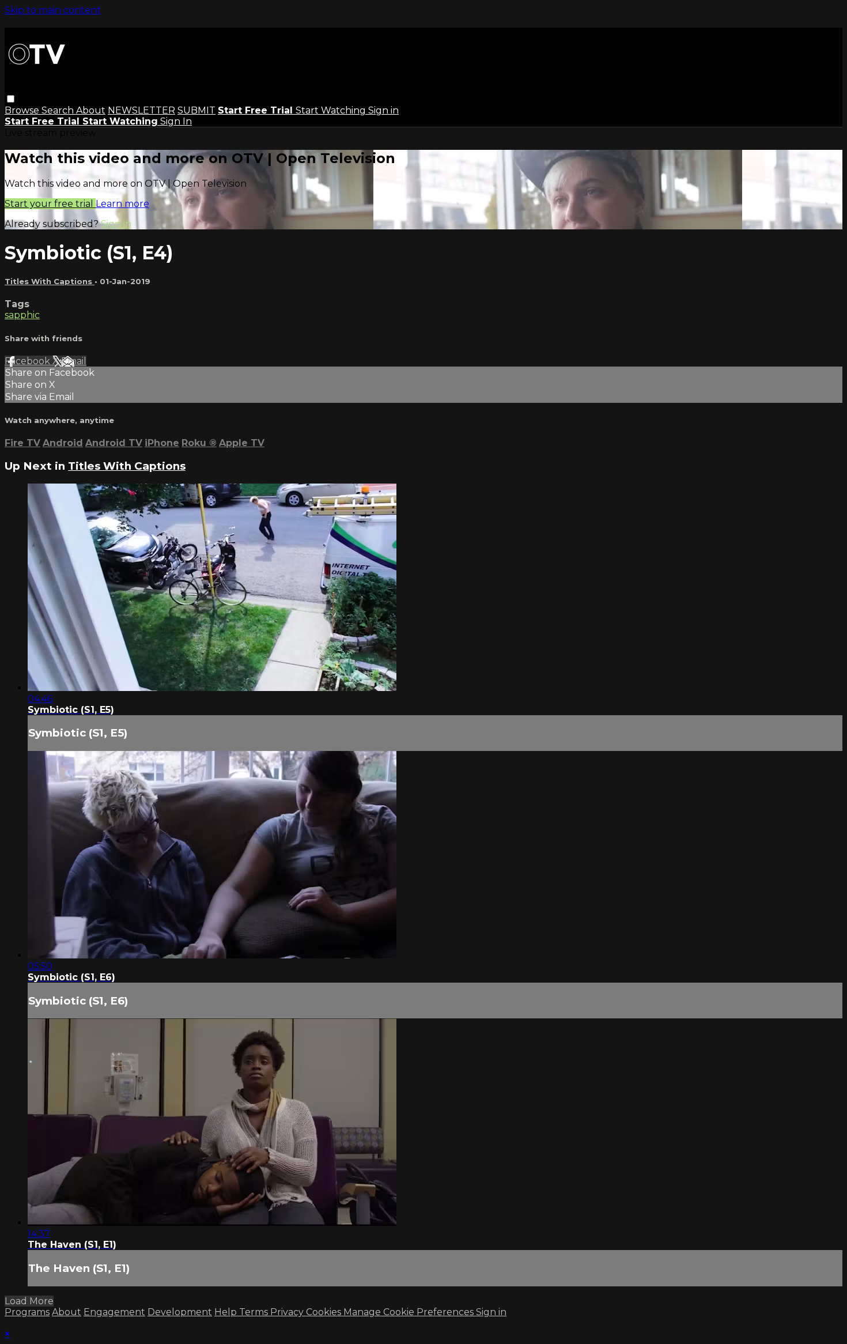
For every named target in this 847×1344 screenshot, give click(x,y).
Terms (254, 1312)
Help (226, 1312)
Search (58, 110)
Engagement (114, 1312)
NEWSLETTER (141, 110)
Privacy (288, 1312)
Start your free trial (50, 203)
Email (73, 361)
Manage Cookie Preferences (409, 1312)
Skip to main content (53, 10)
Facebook (28, 361)
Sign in (383, 110)
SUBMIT (196, 110)
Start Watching (332, 110)
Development (180, 1312)
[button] (10, 99)
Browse (23, 110)
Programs (27, 1312)
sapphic (22, 314)
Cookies (324, 1312)
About (90, 110)
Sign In (176, 121)
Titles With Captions (49, 281)
